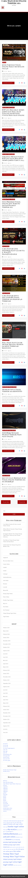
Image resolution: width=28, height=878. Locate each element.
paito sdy (5, 749)
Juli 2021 (5, 729)
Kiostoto (5, 583)
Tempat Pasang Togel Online (9, 613)
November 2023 (7, 644)
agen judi (8, 822)
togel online (8, 865)
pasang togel (7, 842)
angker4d (5, 786)
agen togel (19, 822)
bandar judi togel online (16, 824)
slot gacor (21, 849)
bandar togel (5, 826)
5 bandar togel (5, 820)
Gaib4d (5, 567)
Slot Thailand (6, 610)
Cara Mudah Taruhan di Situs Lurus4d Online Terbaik (12, 525)
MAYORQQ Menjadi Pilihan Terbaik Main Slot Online (12, 434)
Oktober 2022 (6, 680)
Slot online (17, 851)
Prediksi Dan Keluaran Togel (9, 769)
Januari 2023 (6, 673)
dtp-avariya (12, 829)
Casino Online (6, 564)
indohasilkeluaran (7, 577)
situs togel (7, 849)
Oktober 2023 (6, 647)
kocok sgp (5, 745)
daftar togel (5, 829)
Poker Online (6, 596)
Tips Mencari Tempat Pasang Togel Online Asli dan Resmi (11, 541)
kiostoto (5, 785)
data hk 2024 (6, 757)
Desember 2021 (6, 712)
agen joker (19, 820)
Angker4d (5, 557)
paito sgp (5, 751)
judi (4, 837)
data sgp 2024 (6, 755)
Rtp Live (5, 603)
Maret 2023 (5, 667)
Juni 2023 (5, 657)
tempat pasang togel (9, 859)
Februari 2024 (6, 634)
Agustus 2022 (6, 686)
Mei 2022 (5, 696)
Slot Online (5, 246)
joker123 (20, 834)
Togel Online (6, 293)
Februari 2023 (6, 670)
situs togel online (13, 849)
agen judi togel (14, 822)
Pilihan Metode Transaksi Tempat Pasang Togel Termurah (12, 529)
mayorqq (5, 794)
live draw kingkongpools (9, 748)
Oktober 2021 (6, 719)
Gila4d (4, 62)
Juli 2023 (5, 653)
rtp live (11, 847)
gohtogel (5, 802)
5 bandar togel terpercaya (13, 820)
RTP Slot (5, 780)
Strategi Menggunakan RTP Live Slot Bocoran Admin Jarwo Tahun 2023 (13, 158)
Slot (17, 849)
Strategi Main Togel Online (14, 857)
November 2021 (7, 716)
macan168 (5, 803)
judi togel (17, 837)
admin (10, 71)
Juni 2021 (5, 732)
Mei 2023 (5, 660)
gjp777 (4, 831)
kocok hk (5, 743)
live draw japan (6, 760)
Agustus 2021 (6, 725)
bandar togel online (16, 826)
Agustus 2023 (6, 650)
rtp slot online (18, 847)
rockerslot (5, 806)
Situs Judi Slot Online (8, 782)
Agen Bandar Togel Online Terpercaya (12, 783)
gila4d (4, 796)
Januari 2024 (6, 637)
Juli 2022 (5, 689)
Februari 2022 (6, 706)
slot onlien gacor (8, 851)
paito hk (5, 752)
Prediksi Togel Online (8, 199)
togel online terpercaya (17, 865)
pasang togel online (8, 593)
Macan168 (5, 590)
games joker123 (19, 829)
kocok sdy (5, 746)
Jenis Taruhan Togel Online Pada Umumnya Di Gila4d (13, 66)
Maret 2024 (5, 630)
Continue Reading (8, 82)
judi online (11, 837)
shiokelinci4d (6, 805)
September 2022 (7, 683)
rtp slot (14, 847)
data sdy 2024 (6, 758)
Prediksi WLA (6, 771)
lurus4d (5, 587)
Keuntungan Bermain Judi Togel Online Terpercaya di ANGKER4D (14, 480)
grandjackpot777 (9, 831)
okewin (5, 811)
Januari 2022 (6, 709)
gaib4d (4, 792)
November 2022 (7, 676)
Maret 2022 (5, 703)
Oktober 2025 (6, 627)
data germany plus (7, 754)
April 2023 (5, 663)
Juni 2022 (5, 693)
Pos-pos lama (6, 502)
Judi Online (5, 387)
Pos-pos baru (22, 502)
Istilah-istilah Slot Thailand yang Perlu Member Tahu (12, 545)
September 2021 (7, 722)
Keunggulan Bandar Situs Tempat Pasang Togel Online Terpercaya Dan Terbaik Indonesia (12, 535)
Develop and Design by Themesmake (18, 876)
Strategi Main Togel (11, 854)
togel (20, 862)
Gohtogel (5, 573)
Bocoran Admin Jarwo (8, 107)
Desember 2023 (6, 640)
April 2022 (5, 699)
